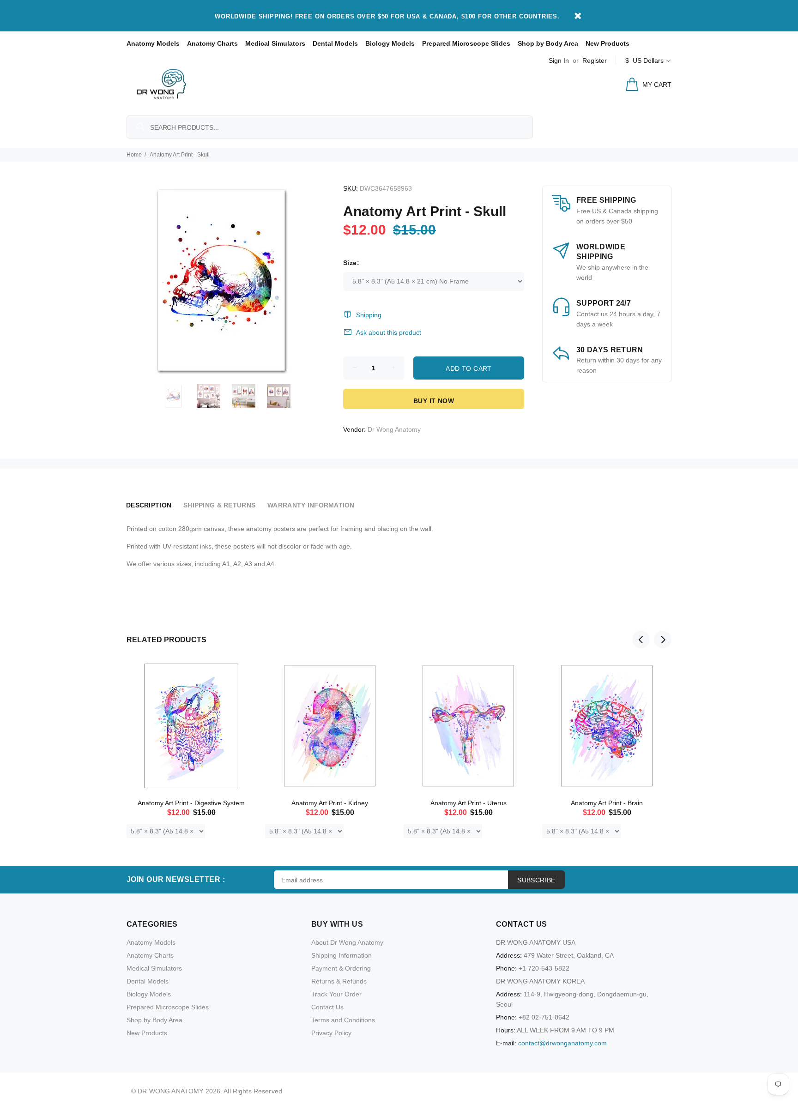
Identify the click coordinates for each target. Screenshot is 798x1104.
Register (594, 60)
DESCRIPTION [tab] (148, 505)
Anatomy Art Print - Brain (607, 803)
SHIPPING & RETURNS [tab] (219, 505)
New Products (607, 43)
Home (134, 154)
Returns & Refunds (339, 981)
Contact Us (327, 1007)
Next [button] (662, 639)
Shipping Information (341, 955)
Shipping (368, 315)
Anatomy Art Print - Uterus (468, 803)
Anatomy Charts (212, 43)
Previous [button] (641, 639)
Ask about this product (388, 332)
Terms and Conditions (343, 1020)
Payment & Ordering (341, 968)
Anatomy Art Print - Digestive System (191, 803)
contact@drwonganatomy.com (562, 1043)
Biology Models (390, 43)
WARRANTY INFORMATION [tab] (311, 505)
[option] (179, 396)
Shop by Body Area (548, 43)
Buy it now (433, 400)
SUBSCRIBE (536, 880)
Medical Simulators (275, 43)
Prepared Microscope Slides (466, 43)
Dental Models (335, 43)
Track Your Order (336, 994)
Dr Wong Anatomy (394, 429)
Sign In (559, 60)
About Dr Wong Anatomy (347, 942)
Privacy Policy (331, 1033)
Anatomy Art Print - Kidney (329, 803)
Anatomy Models (153, 43)
